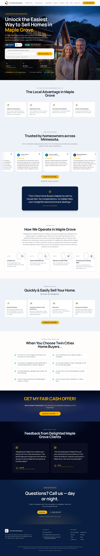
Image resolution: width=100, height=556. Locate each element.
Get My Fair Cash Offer (50, 177)
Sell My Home (28, 3)
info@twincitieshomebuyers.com (52, 534)
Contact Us (77, 3)
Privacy (82, 539)
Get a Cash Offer (75, 532)
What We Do (49, 3)
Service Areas (38, 3)
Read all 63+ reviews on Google (49, 181)
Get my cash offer (44, 53)
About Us (56, 3)
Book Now (42, 512)
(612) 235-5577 (90, 3)
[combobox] (21, 54)
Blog (71, 3)
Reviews (62, 3)
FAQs (67, 3)
